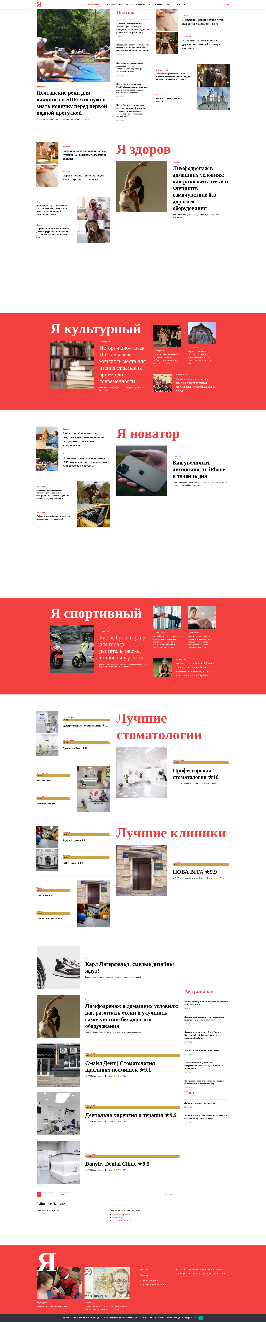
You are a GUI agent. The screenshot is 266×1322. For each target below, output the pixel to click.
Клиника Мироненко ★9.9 (49, 918)
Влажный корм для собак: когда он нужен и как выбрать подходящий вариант (85, 154)
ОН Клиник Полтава (121, 1220)
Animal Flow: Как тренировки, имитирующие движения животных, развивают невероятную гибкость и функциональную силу (167, 642)
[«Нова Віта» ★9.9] (93, 892)
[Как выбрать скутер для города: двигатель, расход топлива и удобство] (72, 649)
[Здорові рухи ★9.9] (47, 837)
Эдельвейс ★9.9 (44, 780)
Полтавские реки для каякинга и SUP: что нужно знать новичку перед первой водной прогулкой (86, 461)
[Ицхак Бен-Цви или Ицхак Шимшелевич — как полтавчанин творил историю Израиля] (107, 1283)
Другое (88, 958)
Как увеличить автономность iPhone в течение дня (199, 469)
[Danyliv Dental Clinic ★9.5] (58, 1162)
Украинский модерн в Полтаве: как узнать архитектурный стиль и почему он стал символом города (199, 357)
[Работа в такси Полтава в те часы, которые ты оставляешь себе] (93, 515)
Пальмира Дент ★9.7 (46, 804)
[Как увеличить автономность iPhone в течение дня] (141, 471)
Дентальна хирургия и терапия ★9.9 (131, 1115)
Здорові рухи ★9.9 (74, 840)
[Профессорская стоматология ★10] (141, 772)
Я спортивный (105, 631)
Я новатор (41, 86)
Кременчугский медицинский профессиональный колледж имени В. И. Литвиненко (204, 1066)
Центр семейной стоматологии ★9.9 (85, 725)
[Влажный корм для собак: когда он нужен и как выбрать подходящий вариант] (47, 153)
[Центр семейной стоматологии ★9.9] (47, 722)
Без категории (68, 718)
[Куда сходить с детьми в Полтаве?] (59, 1283)
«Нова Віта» (117, 1217)
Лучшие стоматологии (48, 1210)
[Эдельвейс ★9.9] (93, 777)
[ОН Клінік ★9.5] (47, 860)
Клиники (66, 832)
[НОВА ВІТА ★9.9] (141, 870)
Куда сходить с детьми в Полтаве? (52, 1306)
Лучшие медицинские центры (125, 1210)
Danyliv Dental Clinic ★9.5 (117, 1164)
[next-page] (69, 1194)
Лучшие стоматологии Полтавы (199, 1103)
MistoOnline (160, 1284)
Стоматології (90, 1053)
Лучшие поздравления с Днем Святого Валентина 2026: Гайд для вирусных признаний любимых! (173, 77)
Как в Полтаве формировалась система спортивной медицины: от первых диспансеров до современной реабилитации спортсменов (131, 111)
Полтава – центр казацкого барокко (201, 1050)
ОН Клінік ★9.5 (73, 863)
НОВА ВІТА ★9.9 (195, 872)
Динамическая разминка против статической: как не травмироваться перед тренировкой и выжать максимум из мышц (200, 642)
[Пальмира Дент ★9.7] (93, 800)
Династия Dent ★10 (75, 748)
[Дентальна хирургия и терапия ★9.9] (58, 1113)
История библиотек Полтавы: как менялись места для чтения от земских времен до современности (132, 48)
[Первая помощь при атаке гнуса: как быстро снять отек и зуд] (167, 20)
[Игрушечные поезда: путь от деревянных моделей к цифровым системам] (167, 43)
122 (62, 1195)
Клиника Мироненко (121, 1214)
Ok (201, 1318)
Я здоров (186, 15)
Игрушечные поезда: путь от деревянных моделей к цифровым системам (204, 44)
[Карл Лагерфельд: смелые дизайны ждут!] (58, 967)
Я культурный (162, 70)
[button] (226, 4)
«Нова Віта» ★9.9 (44, 895)
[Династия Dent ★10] (47, 745)
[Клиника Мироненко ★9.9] (93, 915)
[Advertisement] (133, 274)
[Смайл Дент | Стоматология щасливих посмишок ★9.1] (58, 1065)
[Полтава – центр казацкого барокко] (213, 98)
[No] (262, 1317)
